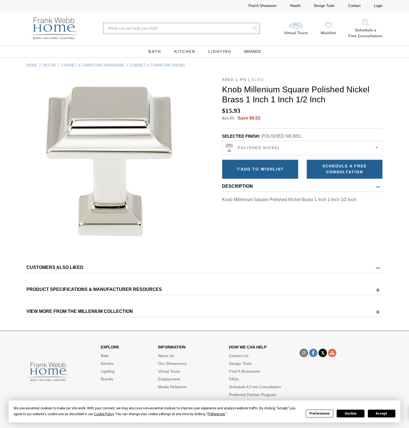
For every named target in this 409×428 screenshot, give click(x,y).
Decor (49, 65)
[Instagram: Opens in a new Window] (304, 353)
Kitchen (184, 51)
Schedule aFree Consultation (365, 33)
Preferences (319, 413)
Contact (354, 6)
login (378, 6)
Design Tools (324, 6)
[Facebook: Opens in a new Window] (313, 353)
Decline (350, 413)
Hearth (295, 6)
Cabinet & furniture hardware (92, 65)
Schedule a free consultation (344, 169)
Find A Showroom (262, 6)
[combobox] (302, 148)
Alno (257, 79)
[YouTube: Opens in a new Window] (332, 353)
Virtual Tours (296, 33)
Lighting (219, 51)
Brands (252, 51)
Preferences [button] (216, 414)
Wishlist (328, 33)
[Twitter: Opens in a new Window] (323, 353)
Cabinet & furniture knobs (157, 65)
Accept (381, 413)
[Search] (255, 28)
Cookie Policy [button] (104, 414)
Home (31, 65)
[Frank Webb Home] (53, 28)
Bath (154, 51)
